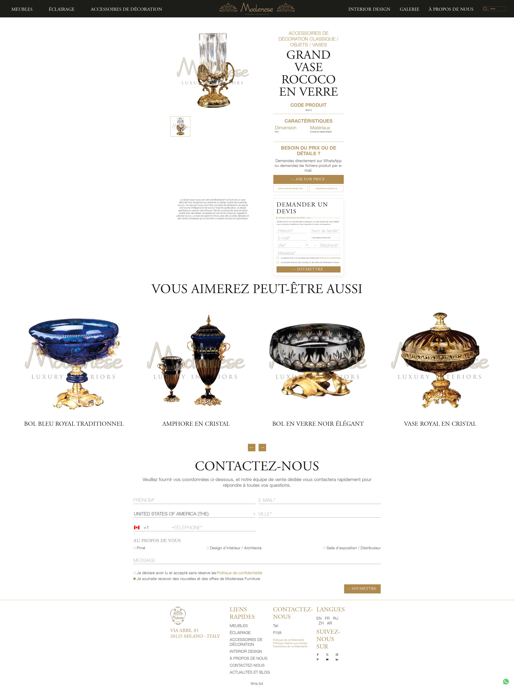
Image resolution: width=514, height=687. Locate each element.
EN (319, 618)
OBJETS (299, 44)
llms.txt (257, 683)
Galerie (409, 9)
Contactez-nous (247, 665)
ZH (322, 623)
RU (335, 618)
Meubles (22, 9)
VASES (319, 44)
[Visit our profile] (317, 654)
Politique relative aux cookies (290, 643)
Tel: (276, 625)
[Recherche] (485, 8)
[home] (198, 615)
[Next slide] (262, 447)
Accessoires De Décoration (126, 9)
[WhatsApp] (506, 681)
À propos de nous (451, 9)
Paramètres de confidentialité (290, 646)
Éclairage (62, 9)
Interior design (369, 9)
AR (329, 623)
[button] (180, 126)
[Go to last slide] (251, 447)
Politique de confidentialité (330, 258)
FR (328, 618)
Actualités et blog (250, 672)
